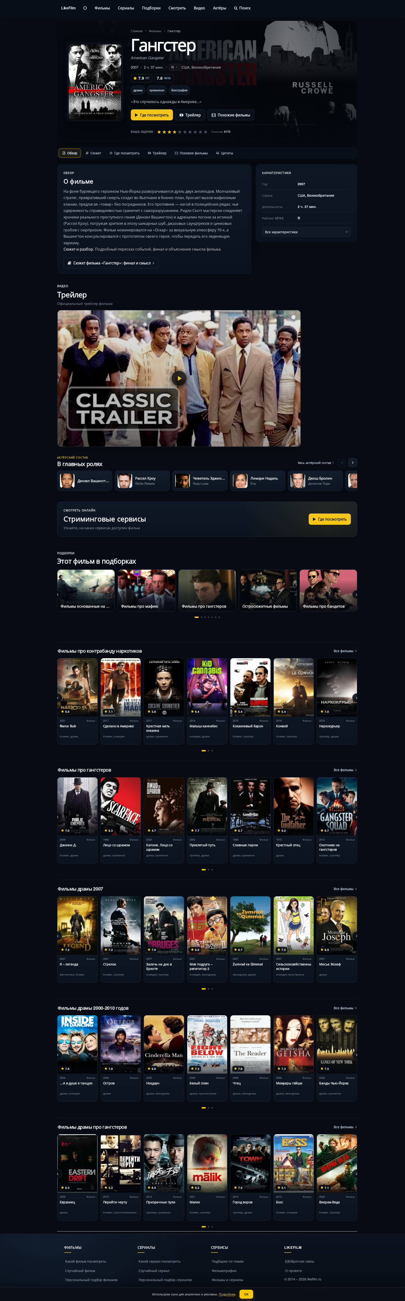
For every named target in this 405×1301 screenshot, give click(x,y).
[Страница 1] (197, 617)
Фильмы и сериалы (227, 1279)
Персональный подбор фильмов (91, 1279)
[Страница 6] (215, 617)
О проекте (293, 1270)
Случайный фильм (80, 1270)
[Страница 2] (201, 617)
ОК (246, 1294)
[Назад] (342, 462)
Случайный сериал (154, 1270)
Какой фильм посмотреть (85, 1261)
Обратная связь (301, 1261)
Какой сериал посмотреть (159, 1261)
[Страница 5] (212, 617)
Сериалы (126, 8)
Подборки (151, 8)
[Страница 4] (208, 617)
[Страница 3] (205, 617)
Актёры (219, 8)
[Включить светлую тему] (85, 8)
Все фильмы (343, 650)
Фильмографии (224, 1270)
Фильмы (102, 8)
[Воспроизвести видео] (179, 378)
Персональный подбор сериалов (165, 1279)
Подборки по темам (228, 1261)
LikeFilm (68, 8)
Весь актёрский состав (314, 462)
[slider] (182, 131)
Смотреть (177, 8)
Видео (199, 8)
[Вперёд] (352, 462)
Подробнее (227, 1294)
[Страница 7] (219, 617)
